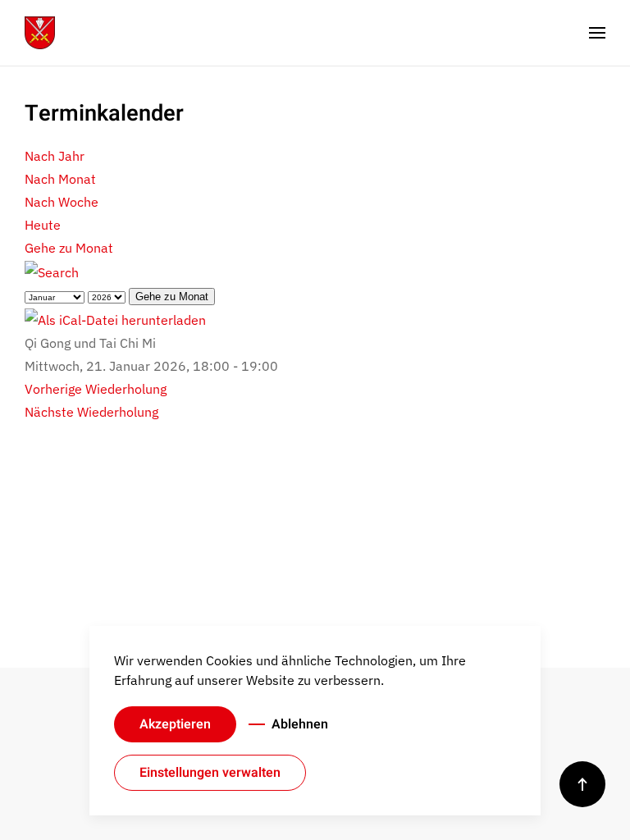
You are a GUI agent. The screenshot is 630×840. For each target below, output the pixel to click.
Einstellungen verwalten (210, 773)
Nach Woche (61, 202)
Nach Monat (60, 179)
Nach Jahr (54, 156)
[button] (597, 33)
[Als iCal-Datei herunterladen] (115, 318)
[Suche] (52, 270)
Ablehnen (300, 724)
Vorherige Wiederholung (96, 389)
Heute (43, 225)
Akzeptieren (175, 724)
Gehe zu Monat (69, 248)
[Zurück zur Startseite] (40, 33)
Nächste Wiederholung (91, 412)
